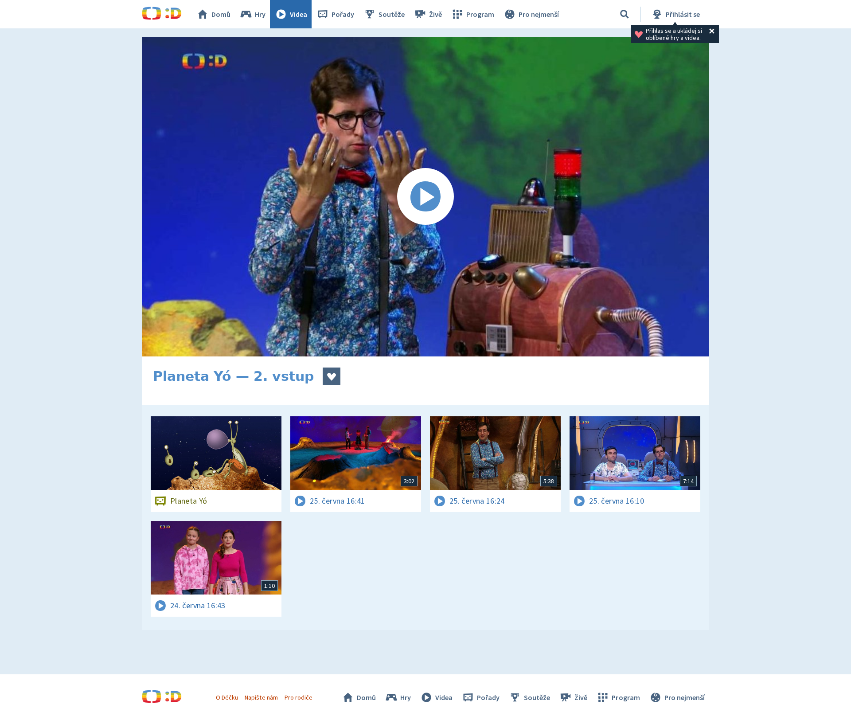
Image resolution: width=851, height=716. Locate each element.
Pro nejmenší (539, 14)
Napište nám (261, 697)
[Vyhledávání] (624, 14)
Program (480, 14)
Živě (435, 14)
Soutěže (392, 14)
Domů (220, 14)
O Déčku (227, 697)
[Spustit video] (425, 196)
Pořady (343, 14)
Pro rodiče (298, 697)
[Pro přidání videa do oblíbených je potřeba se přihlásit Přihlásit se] (331, 376)
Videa (298, 14)
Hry (260, 14)
